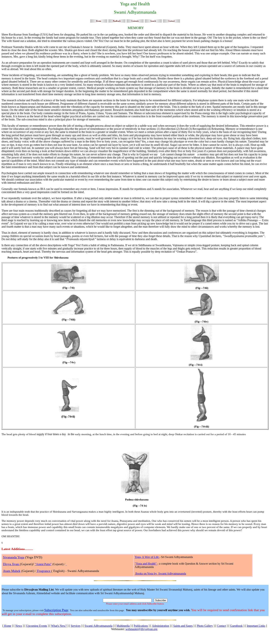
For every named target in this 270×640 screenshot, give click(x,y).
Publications (141, 625)
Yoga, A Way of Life (147, 557)
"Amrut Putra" (43, 564)
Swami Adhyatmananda (98, 625)
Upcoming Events (36, 625)
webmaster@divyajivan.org (141, 629)
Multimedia (123, 625)
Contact (221, 625)
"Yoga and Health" (146, 563)
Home (7, 625)
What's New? (59, 625)
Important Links (256, 625)
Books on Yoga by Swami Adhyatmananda (160, 573)
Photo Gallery (205, 625)
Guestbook (236, 625)
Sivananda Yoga (13, 557)
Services (75, 625)
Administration (160, 625)
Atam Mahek (11, 571)
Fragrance (43, 571)
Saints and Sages (183, 625)
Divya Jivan (11, 564)
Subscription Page (56, 610)
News (18, 625)
